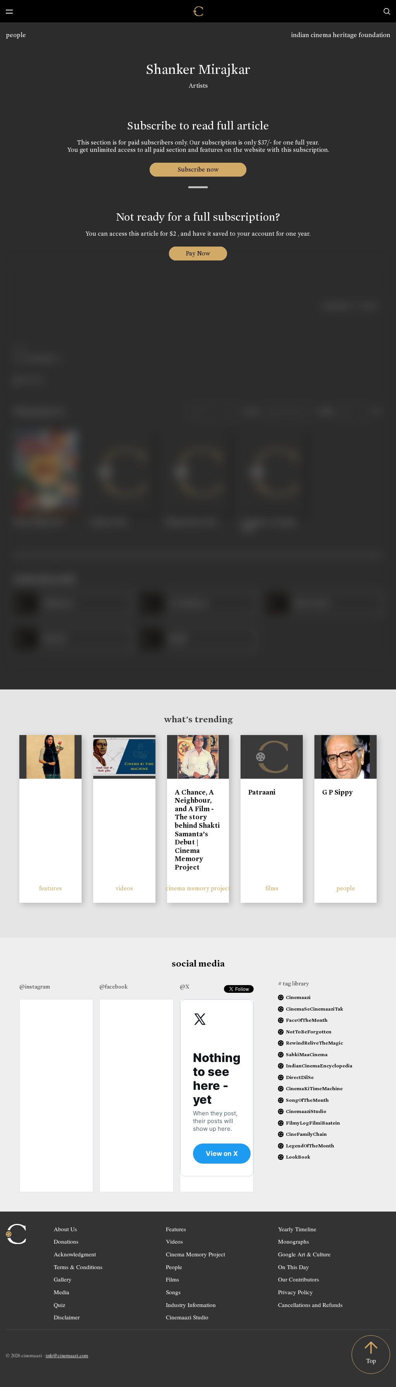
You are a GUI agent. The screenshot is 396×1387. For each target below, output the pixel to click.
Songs (173, 1292)
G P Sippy (337, 792)
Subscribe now (198, 169)
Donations (66, 1241)
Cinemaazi (298, 997)
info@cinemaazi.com (67, 1355)
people (16, 35)
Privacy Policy (295, 1292)
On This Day (293, 1267)
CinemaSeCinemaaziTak (314, 1009)
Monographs (293, 1241)
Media (61, 1292)
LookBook (298, 1157)
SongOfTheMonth (307, 1100)
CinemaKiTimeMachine (314, 1088)
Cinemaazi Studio (187, 1317)
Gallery (63, 1279)
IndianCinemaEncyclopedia (319, 1066)
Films (172, 1279)
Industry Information (191, 1305)
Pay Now (198, 253)
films (271, 888)
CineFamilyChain (306, 1134)
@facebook (113, 986)
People (174, 1267)
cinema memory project (198, 888)
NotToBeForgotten (308, 1032)
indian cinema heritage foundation (340, 35)
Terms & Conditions (78, 1267)
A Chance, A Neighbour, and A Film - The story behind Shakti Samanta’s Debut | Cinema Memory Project (197, 829)
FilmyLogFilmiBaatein (313, 1123)
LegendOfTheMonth (310, 1146)
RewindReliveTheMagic (314, 1043)
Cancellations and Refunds (310, 1305)
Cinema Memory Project (195, 1254)
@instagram (34, 986)
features (50, 888)
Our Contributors (298, 1279)
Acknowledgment (75, 1254)
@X (184, 986)
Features (176, 1229)
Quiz (59, 1305)
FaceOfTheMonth (307, 1020)
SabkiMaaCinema (307, 1054)
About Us (65, 1229)
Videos (174, 1241)
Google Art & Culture (304, 1254)
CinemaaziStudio (306, 1111)
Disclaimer (67, 1317)
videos (124, 888)
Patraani (261, 792)
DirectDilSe (300, 1077)
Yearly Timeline (297, 1229)
